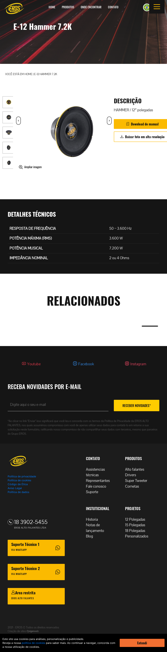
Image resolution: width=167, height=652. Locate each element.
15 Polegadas (135, 525)
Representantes (98, 480)
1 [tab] (143, 326)
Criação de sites (17, 631)
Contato (113, 7)
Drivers (130, 475)
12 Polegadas (135, 519)
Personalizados (136, 536)
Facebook (86, 364)
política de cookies (33, 643)
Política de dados (18, 492)
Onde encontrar (91, 7)
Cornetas (132, 486)
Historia (92, 519)
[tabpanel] (83, 314)
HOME (28, 74)
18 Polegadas (135, 530)
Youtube (34, 364)
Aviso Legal (15, 488)
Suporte (92, 491)
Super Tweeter (136, 480)
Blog (89, 536)
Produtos (68, 7)
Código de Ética (18, 484)
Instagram (138, 364)
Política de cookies (19, 480)
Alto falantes (134, 469)
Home (52, 7)
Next (15, 143)
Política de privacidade (22, 476)
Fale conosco (96, 486)
